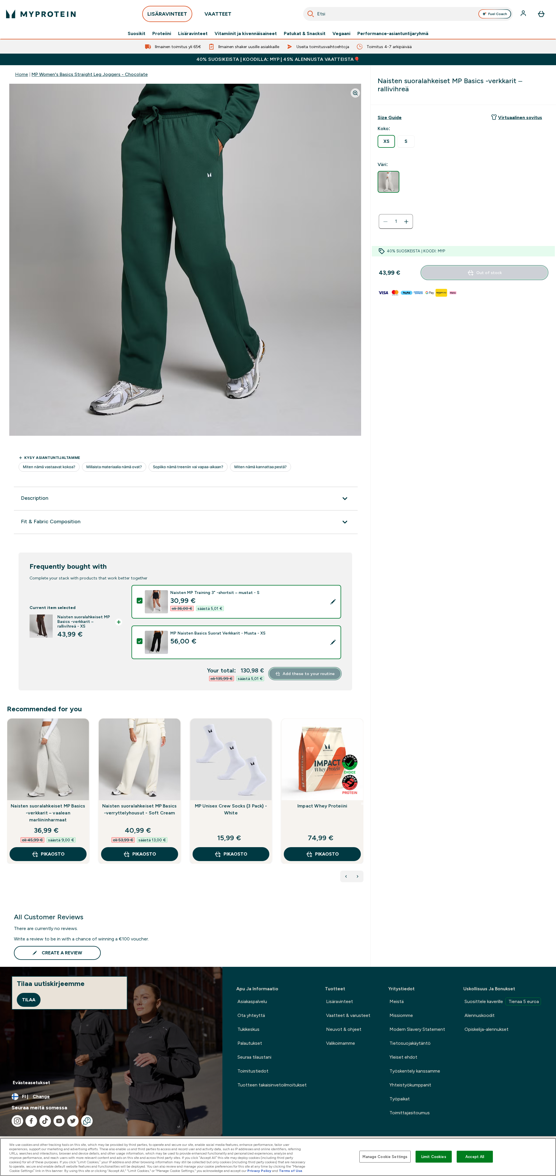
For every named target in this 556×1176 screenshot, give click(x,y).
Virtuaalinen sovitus (520, 117)
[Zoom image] (355, 93)
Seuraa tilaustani (254, 1057)
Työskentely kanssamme (414, 1071)
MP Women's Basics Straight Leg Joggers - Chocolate (90, 74)
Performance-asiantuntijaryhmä (392, 33)
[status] (396, 222)
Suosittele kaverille (501, 1001)
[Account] (524, 14)
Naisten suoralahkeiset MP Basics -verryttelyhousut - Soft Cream (139, 809)
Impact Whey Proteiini (322, 805)
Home (21, 74)
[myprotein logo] (41, 14)
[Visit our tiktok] (45, 1121)
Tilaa (28, 999)
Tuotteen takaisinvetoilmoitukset (272, 1084)
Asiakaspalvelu (252, 1001)
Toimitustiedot (252, 1071)
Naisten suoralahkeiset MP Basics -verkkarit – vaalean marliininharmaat (48, 812)
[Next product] (357, 876)
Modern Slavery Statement (417, 1029)
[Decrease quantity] (385, 222)
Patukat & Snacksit (304, 33)
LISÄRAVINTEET (167, 14)
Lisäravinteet (193, 33)
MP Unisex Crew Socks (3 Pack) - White (231, 809)
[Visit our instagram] (17, 1121)
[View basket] (541, 14)
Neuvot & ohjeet (343, 1029)
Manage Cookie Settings (385, 1156)
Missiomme (401, 1015)
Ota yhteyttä (251, 1015)
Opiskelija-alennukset (486, 1029)
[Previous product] (346, 876)
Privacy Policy (259, 1171)
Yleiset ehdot (403, 1057)
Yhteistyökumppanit (410, 1084)
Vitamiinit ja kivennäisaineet (246, 33)
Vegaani (341, 33)
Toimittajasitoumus (409, 1112)
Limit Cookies (433, 1156)
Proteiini (161, 33)
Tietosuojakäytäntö (410, 1043)
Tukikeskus (248, 1029)
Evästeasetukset (31, 1082)
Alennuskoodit (479, 1015)
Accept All (474, 1156)
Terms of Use (290, 1171)
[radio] (386, 141)
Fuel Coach (497, 14)
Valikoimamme (340, 1043)
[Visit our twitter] (73, 1121)
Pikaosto (53, 854)
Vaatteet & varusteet (348, 1015)
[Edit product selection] (333, 602)
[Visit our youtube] (59, 1121)
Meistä (396, 1001)
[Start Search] (311, 14)
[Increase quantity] (406, 222)
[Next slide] (362, 804)
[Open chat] (87, 1121)
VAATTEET (217, 14)
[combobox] (408, 14)
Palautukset (249, 1043)
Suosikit (136, 33)
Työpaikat (399, 1098)
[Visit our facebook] (31, 1121)
